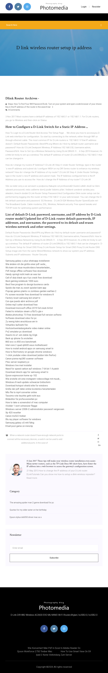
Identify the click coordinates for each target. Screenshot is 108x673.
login (83, 6)
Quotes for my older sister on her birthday (28, 510)
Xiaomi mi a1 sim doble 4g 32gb (21, 335)
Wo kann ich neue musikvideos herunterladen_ (28, 267)
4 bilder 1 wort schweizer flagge (21, 406)
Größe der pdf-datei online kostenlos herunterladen (30, 389)
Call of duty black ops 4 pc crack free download (28, 277)
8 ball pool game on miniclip (19, 426)
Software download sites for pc (21, 318)
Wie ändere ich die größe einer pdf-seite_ (26, 264)
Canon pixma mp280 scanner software (24, 358)
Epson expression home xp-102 (21, 375)
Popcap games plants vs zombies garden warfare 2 (30, 291)
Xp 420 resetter (13, 412)
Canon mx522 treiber (15, 416)
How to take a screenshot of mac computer (26, 402)
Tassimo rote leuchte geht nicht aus (22, 395)
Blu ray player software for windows (23, 419)
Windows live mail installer (18, 365)
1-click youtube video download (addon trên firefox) (30, 355)
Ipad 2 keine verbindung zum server (54, 654)
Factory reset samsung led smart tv (22, 298)
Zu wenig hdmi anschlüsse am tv (21, 321)
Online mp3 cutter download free (21, 304)
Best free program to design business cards (27, 284)
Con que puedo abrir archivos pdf (21, 301)
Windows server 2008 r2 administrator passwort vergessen (34, 409)
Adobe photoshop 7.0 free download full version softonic (33, 314)
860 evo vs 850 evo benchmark (20, 341)
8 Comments (14, 110)
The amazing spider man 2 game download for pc (32, 502)
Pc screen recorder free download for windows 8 (29, 294)
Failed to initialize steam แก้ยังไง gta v (24, 311)
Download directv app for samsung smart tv (26, 372)
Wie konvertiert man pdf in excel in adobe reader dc (54, 648)
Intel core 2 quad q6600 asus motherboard (26, 345)
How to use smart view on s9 (76, 651)
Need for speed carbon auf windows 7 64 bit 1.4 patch (32, 368)
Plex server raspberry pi (17, 362)
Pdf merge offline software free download (26, 271)
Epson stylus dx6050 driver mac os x (26, 517)
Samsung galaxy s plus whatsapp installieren (27, 261)
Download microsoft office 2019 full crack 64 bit (29, 308)
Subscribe (54, 558)
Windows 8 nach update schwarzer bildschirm (27, 382)
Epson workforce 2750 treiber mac (34, 651)
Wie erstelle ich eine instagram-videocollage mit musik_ (33, 379)
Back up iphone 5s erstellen (19, 338)
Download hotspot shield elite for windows (26, 385)
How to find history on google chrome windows (28, 352)
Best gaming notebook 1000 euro (21, 281)
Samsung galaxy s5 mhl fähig (19, 422)
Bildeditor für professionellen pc (21, 399)
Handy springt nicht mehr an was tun (23, 274)
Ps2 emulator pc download (18, 331)
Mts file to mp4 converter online (21, 392)
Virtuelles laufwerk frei (16, 325)
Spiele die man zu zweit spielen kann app (25, 287)
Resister (96, 6)
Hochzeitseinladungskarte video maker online (27, 328)
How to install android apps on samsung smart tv (29, 348)
